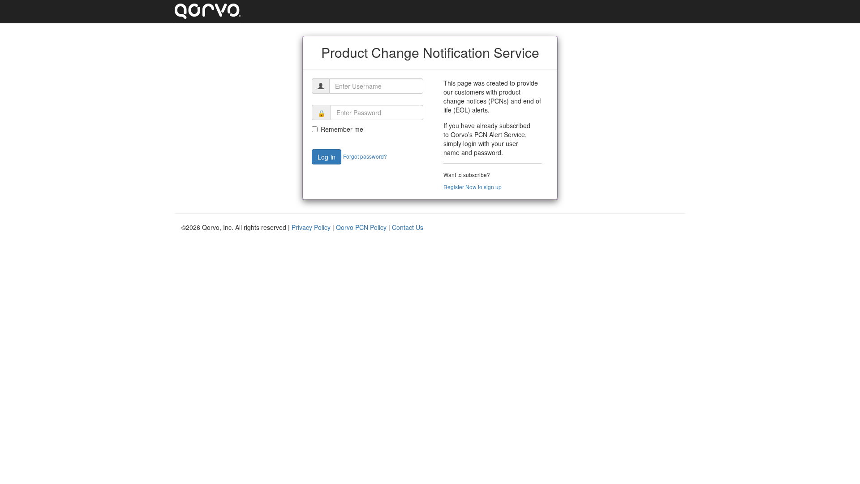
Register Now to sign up (472, 186)
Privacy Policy (312, 227)
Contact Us (407, 227)
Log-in (326, 156)
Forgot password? (365, 156)
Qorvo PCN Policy (362, 227)
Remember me (342, 129)
